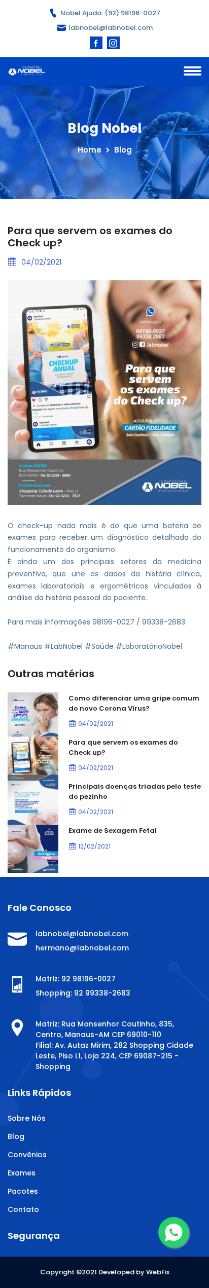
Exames (22, 1173)
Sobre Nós (27, 1118)
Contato (23, 1209)
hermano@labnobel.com (82, 948)
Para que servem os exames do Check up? (123, 747)
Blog (16, 1136)
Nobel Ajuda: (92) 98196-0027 (109, 13)
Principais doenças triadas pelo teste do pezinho (134, 791)
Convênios (27, 1155)
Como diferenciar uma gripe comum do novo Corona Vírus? (133, 703)
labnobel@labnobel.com (110, 27)
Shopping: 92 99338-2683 (83, 993)
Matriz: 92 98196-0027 (76, 979)
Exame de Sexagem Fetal (112, 830)
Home (89, 149)
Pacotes (23, 1191)
